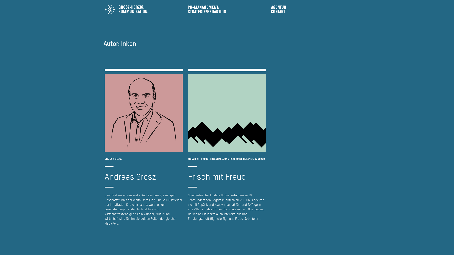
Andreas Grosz (130, 176)
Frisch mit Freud (217, 176)
